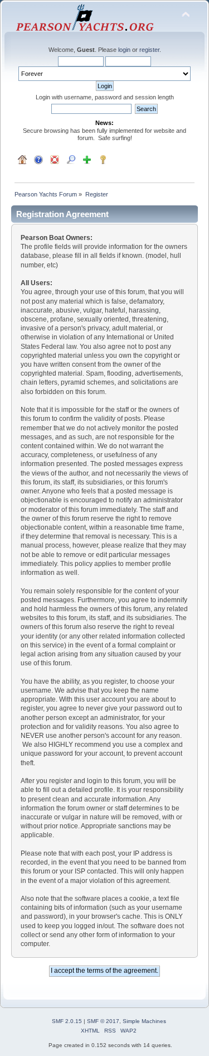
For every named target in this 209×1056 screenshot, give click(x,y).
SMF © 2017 (103, 1021)
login (124, 49)
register (149, 49)
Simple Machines (144, 1021)
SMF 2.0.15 (67, 1021)
